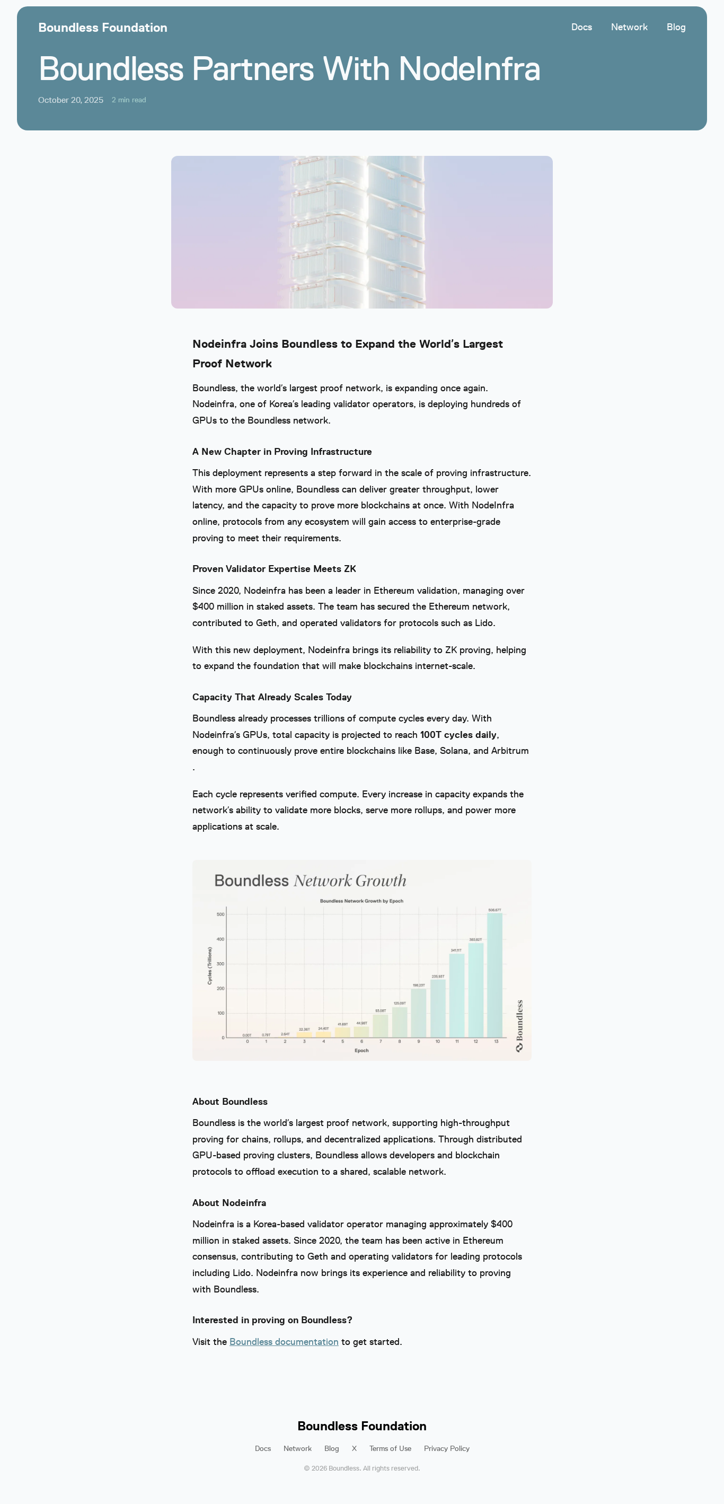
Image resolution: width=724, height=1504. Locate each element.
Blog (676, 27)
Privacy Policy (447, 1448)
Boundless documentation (284, 1342)
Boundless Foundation (102, 27)
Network (629, 27)
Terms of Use (390, 1448)
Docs (581, 27)
